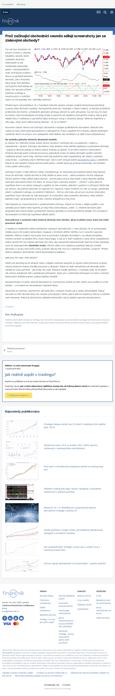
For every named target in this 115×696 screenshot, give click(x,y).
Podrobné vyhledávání (45, 601)
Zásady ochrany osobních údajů (17, 673)
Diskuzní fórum (84, 595)
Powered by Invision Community (57, 688)
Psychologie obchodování (65, 612)
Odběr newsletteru (45, 609)
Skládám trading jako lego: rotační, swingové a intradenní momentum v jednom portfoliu (72, 490)
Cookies (66, 685)
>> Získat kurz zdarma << (18, 395)
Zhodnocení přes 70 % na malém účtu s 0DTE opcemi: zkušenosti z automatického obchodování (71, 447)
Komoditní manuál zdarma (66, 604)
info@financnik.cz (10, 611)
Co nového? (8, 4)
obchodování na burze (11, 652)
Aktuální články (46, 595)
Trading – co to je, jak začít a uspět (47, 621)
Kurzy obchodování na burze (103, 610)
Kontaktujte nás (51, 685)
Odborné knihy (103, 617)
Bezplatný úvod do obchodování (103, 601)
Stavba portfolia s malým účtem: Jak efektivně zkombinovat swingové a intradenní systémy (73, 532)
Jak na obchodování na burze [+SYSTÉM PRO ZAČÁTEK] (66, 622)
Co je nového (83, 600)
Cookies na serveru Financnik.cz (51, 673)
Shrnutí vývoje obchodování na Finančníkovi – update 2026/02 (75, 563)
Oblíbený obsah (84, 604)
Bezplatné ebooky (48, 614)
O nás (98, 595)
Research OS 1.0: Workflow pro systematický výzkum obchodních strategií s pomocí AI (70, 509)
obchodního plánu (86, 159)
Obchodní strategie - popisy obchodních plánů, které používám (66, 637)
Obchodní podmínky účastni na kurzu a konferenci (38, 676)
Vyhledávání (82, 609)
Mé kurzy (21, 4)
